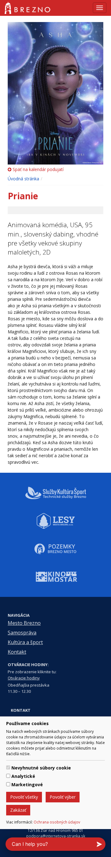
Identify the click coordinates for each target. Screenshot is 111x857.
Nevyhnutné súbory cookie (41, 768)
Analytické (23, 776)
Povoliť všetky (24, 797)
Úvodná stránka (23, 179)
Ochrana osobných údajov (57, 821)
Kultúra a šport (25, 642)
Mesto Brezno (24, 623)
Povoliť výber (63, 797)
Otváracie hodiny (24, 678)
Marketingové (27, 784)
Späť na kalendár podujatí (37, 169)
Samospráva (22, 632)
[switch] (8, 767)
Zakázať (18, 810)
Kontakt (17, 651)
